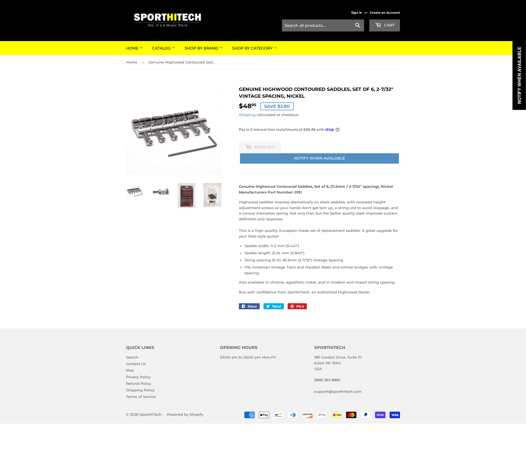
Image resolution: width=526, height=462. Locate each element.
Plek (130, 370)
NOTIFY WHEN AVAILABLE (319, 158)
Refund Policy (138, 383)
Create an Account (385, 13)
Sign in (356, 13)
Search (132, 357)
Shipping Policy (140, 390)
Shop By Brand (202, 48)
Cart (389, 25)
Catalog (162, 48)
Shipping (247, 114)
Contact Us (136, 364)
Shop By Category (253, 48)
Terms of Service (141, 396)
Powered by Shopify (185, 414)
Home (132, 48)
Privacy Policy (138, 377)
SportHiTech (150, 414)
